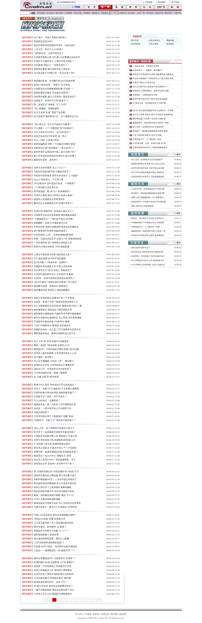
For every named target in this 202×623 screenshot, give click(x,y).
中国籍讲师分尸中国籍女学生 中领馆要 (147, 222)
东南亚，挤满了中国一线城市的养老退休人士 (56, 302)
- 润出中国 (134, 40)
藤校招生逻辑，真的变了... (47, 160)
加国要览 (104, 13)
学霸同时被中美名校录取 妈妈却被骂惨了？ (55, 392)
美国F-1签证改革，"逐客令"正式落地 (52, 85)
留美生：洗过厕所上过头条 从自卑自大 (147, 218)
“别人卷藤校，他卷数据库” (47, 108)
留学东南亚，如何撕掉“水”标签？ (50, 527)
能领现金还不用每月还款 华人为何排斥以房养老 (57, 503)
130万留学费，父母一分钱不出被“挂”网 (149, 143)
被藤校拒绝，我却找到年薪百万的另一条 (148, 231)
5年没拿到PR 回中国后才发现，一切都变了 (55, 183)
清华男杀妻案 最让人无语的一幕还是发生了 (55, 96)
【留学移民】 (27, 37)
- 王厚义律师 (153, 44)
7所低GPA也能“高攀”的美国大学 (49, 519)
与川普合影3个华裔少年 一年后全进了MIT (54, 73)
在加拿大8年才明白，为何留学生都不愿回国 (55, 546)
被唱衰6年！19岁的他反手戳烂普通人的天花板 (56, 349)
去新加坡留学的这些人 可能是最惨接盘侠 (150, 147)
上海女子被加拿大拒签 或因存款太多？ (53, 254)
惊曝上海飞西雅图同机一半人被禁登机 (147, 197)
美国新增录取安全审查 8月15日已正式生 (148, 164)
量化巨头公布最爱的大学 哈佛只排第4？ (53, 203)
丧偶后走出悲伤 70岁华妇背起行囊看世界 (54, 365)
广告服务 (149, 2)
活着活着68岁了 (41, 412)
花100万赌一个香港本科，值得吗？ (51, 262)
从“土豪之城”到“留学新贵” (47, 377)
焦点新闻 (50, 13)
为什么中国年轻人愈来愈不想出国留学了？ (151, 87)
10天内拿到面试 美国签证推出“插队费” (53, 578)
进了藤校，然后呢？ (44, 357)
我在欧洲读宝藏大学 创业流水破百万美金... (55, 491)
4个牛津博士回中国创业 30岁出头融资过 (148, 265)
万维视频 (68, 13)
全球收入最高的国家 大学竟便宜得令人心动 (55, 353)
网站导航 (114, 614)
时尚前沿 (150, 13)
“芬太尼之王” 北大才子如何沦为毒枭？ (53, 124)
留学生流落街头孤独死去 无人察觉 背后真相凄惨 (57, 317)
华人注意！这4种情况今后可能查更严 (148, 127)
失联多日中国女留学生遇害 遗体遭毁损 (147, 235)
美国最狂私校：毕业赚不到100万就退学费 (54, 81)
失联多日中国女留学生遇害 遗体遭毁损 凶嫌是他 (153, 74)
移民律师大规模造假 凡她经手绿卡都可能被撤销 (57, 314)
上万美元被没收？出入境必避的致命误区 (54, 523)
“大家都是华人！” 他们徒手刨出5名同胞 (53, 219)
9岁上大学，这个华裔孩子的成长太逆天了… (55, 428)
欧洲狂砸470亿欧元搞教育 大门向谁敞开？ (54, 562)
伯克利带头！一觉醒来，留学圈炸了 (148, 70)
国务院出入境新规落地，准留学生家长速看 (151, 91)
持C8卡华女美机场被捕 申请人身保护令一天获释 (153, 110)
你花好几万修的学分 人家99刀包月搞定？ (54, 61)
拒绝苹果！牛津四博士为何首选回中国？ (148, 256)
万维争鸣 (177, 13)
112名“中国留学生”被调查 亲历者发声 (52, 325)
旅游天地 (159, 13)
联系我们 (162, 2)
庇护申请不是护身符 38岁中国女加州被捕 (150, 99)
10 (94, 600)
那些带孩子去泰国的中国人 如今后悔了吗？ (55, 152)
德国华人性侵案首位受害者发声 (49, 199)
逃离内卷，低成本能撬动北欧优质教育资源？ (56, 452)
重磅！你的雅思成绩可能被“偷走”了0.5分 (54, 495)
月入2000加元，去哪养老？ (47, 400)
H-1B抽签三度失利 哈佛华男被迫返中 (52, 444)
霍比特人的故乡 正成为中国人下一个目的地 (55, 448)
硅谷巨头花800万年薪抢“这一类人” (51, 136)
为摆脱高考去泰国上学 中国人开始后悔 (53, 266)
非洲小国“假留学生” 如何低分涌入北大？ (54, 211)
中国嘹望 (86, 13)
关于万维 (175, 2)
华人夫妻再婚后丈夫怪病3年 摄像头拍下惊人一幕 (58, 306)
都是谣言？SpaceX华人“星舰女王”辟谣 (52, 456)
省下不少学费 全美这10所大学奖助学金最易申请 (153, 114)
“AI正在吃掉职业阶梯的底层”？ (49, 542)
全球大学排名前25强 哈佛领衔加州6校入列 (54, 440)
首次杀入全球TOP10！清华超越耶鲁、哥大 (55, 460)
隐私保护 (123, 614)
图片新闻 (59, 13)
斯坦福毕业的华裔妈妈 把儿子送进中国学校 (55, 483)
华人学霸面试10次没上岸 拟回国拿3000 (147, 260)
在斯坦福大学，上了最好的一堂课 (147, 139)
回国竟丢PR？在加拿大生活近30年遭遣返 (148, 202)
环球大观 (77, 13)
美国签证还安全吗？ (44, 41)
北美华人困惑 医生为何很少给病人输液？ (54, 195)
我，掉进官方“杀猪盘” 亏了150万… (51, 104)
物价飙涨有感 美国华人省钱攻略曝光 (52, 290)
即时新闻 (41, 13)
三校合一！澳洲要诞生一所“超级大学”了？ (54, 550)
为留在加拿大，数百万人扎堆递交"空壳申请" (56, 507)
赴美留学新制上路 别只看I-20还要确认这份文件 (57, 57)
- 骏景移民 (169, 44)
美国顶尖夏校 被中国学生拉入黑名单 (52, 69)
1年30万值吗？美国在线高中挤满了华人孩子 (55, 282)
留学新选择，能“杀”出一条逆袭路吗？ (52, 191)
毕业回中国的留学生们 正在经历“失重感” (54, 274)
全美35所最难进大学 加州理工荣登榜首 (53, 570)
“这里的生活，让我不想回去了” (49, 53)
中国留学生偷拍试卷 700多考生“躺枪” (52, 321)
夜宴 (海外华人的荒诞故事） (143, 206)
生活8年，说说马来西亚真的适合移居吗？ (54, 278)
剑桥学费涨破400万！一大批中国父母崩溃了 (55, 479)
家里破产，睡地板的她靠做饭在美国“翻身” (150, 131)
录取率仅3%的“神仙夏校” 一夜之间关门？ (54, 148)
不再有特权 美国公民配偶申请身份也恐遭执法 (56, 227)
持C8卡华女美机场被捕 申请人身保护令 (147, 172)
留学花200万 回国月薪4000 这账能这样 (147, 252)
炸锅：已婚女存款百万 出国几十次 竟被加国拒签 (57, 239)
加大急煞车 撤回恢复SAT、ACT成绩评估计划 (56, 116)
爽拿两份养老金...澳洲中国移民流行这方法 (54, 333)
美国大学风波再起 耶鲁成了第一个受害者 (54, 298)
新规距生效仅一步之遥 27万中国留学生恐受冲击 (57, 329)
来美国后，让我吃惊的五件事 (145, 95)
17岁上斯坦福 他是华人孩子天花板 (147, 135)
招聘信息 (105, 614)
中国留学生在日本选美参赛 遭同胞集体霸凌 (55, 215)
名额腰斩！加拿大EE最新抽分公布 (51, 223)
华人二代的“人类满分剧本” (47, 140)
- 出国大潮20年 (154, 40)
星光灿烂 (132, 13)
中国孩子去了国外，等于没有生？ (50, 396)
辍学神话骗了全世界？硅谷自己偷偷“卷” (149, 119)
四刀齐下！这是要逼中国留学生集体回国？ (55, 432)
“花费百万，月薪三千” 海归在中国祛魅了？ (55, 420)
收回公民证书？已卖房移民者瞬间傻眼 (52, 487)
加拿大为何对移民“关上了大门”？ (50, 168)
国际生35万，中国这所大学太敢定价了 (52, 369)
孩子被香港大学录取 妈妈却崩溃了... (51, 231)
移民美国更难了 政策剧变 (46, 535)
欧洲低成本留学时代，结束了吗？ (50, 582)
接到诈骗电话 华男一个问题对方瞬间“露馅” (55, 144)
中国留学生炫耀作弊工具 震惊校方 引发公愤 (55, 436)
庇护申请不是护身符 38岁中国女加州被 (147, 168)
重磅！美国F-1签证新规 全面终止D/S (52, 345)
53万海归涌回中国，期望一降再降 (50, 373)
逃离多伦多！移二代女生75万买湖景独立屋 (55, 404)
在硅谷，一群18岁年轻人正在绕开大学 (52, 408)
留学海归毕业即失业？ (140, 248)
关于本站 (79, 614)
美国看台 (95, 13)
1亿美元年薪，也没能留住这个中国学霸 (149, 103)
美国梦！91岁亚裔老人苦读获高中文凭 (52, 566)
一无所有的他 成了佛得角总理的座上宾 (53, 242)
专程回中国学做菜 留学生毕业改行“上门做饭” (56, 175)
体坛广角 (141, 13)
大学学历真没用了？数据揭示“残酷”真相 (53, 416)
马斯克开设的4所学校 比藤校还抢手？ (52, 171)
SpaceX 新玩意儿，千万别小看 (48, 179)
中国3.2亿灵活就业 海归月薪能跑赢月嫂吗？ (55, 515)
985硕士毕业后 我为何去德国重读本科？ (53, 586)
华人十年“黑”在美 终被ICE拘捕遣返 (51, 341)
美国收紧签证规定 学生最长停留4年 (51, 93)
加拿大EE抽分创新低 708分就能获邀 (51, 246)
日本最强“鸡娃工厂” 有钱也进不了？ (51, 65)
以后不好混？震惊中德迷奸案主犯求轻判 (54, 574)
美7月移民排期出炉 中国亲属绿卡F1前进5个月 (56, 471)
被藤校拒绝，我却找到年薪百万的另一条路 (151, 123)
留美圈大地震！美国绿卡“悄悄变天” (51, 286)
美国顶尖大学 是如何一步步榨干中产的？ (54, 463)
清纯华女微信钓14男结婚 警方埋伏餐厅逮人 (55, 475)
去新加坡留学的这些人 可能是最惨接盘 (147, 177)
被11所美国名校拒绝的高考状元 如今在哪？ (55, 156)
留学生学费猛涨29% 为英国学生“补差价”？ (55, 558)
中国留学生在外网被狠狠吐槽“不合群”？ (53, 89)
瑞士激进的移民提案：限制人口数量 (51, 538)
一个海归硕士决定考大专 (46, 187)
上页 (45, 600)
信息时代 (123, 13)
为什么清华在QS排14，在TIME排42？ (52, 132)
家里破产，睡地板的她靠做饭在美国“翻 (147, 193)
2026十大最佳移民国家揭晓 (47, 499)
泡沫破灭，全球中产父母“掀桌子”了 (51, 100)
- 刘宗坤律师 (135, 44)
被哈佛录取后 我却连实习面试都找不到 (53, 310)
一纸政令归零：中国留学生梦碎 (146, 66)
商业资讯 (168, 13)
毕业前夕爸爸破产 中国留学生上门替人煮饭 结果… (154, 78)
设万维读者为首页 (67, 2)
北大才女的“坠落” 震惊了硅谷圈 (49, 112)
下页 (99, 600)
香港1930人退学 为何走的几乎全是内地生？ (55, 385)
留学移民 (114, 13)
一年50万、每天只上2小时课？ (49, 49)
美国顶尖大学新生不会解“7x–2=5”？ (51, 531)
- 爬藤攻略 (169, 40)
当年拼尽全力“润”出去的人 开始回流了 (53, 270)
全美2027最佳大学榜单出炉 (144, 82)
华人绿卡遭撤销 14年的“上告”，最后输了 (54, 361)
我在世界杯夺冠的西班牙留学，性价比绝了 (55, 45)
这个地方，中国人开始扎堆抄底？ (50, 37)
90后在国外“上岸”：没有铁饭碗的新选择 (53, 235)
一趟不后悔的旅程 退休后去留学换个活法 (54, 590)
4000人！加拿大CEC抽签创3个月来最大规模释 (56, 389)
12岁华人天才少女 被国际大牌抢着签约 (53, 594)
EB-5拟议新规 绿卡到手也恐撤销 (50, 258)
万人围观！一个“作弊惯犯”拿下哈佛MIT (53, 128)
